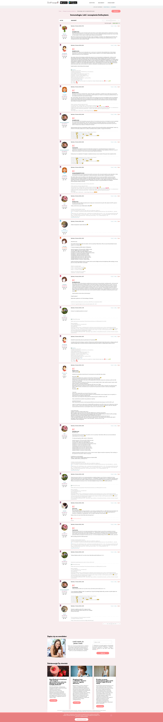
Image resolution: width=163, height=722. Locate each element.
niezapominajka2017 (64, 122)
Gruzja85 (64, 94)
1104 (113, 20)
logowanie (113, 7)
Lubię (115, 26)
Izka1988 (64, 246)
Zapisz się (103, 653)
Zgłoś (119, 26)
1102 (109, 20)
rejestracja (106, 7)
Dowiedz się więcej (84, 716)
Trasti (64, 315)
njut (64, 204)
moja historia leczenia (75, 217)
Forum (60, 11)
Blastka (64, 34)
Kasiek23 (64, 284)
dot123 (64, 229)
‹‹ (103, 623)
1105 (115, 20)
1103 (111, 20)
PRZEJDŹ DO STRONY (81, 719)
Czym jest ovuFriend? (97, 7)
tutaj (97, 649)
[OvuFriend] (52, 3)
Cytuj (112, 26)
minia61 (64, 510)
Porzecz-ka (64, 373)
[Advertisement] (52, 27)
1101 (107, 20)
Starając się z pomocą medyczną (69, 11)
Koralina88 (64, 53)
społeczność (111, 2)
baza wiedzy (101, 2)
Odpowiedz (116, 11)
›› (118, 20)
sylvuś (64, 614)
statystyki (92, 2)
